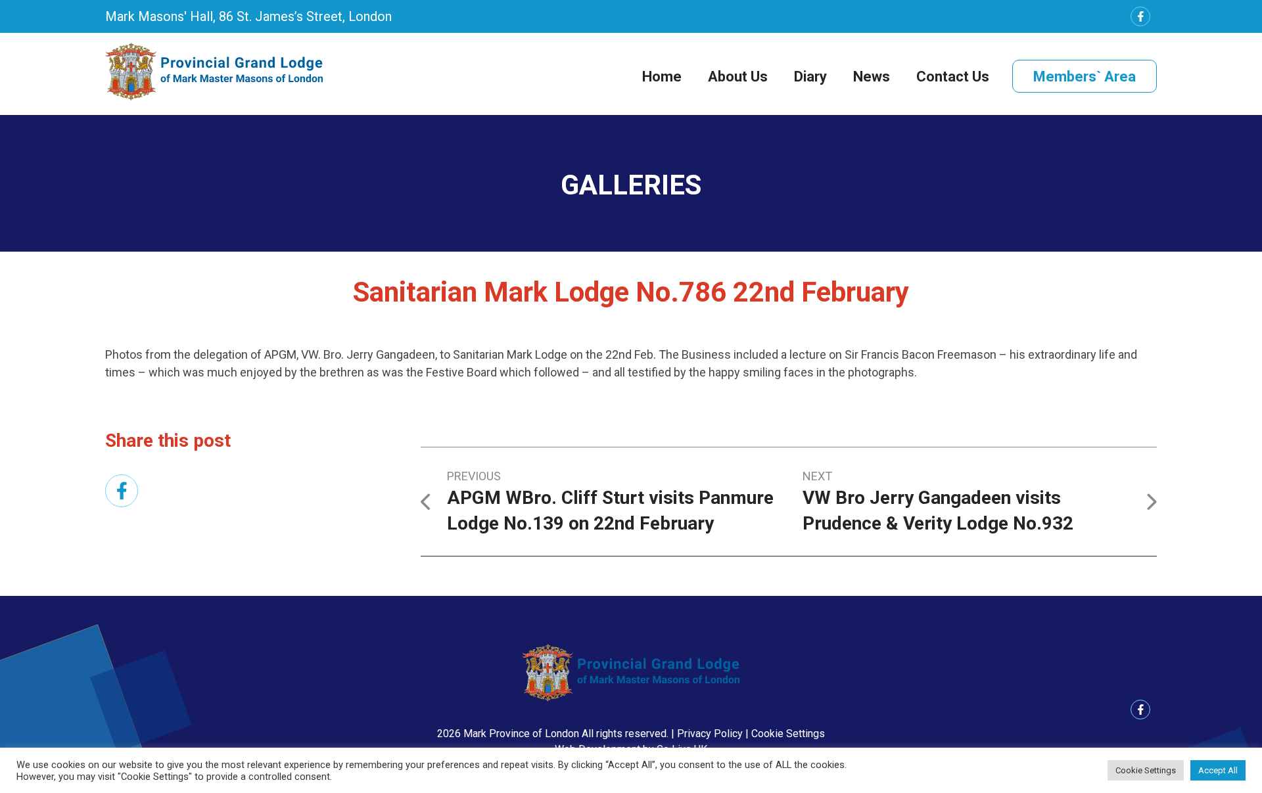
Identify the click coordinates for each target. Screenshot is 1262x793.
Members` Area (1084, 76)
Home (662, 76)
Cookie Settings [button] (788, 733)
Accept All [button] (1218, 770)
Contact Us (952, 76)
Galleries (631, 185)
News (871, 76)
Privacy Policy (710, 733)
